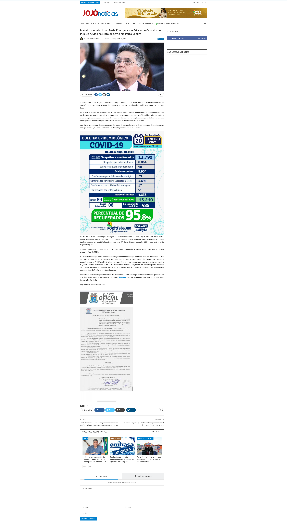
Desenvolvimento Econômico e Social (145, 438)
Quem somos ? (107, 2)
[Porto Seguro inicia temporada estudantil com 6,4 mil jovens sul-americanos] (149, 446)
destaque (87, 406)
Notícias (85, 24)
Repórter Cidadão (120, 2)
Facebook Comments (144, 476)
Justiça (85, 438)
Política (95, 24)
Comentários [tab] (102, 476)
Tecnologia (129, 24)
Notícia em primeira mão (169, 24)
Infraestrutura (115, 438)
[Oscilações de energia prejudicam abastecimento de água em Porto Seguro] (122, 446)
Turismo (118, 24)
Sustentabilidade (145, 24)
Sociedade (105, 24)
